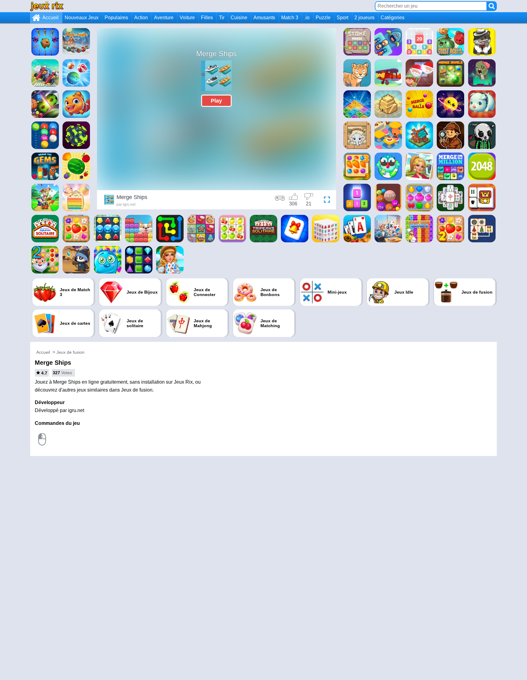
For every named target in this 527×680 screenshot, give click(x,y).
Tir (221, 17)
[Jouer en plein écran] (325, 200)
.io (307, 17)
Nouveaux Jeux (82, 17)
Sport (342, 17)
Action (141, 17)
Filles (207, 17)
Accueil (50, 17)
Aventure (164, 17)
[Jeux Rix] (46, 6)
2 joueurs (364, 17)
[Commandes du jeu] (280, 200)
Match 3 (289, 17)
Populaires (116, 17)
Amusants (264, 17)
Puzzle (323, 17)
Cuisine (239, 17)
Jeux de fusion (70, 352)
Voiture (187, 17)
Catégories (392, 17)
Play (216, 101)
